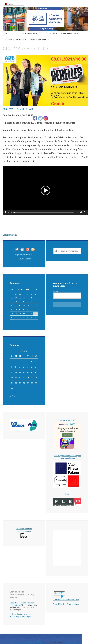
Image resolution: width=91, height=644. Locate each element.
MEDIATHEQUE (68, 33)
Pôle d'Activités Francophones (66, 604)
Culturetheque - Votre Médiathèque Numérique (20, 615)
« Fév (12, 396)
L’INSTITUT (9, 33)
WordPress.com (71, 642)
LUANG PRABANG (38, 39)
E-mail (57, 291)
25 (16, 313)
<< (12, 289)
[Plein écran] (85, 212)
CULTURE (50, 33)
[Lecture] (6, 212)
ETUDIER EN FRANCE (13, 39)
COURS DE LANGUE (30, 33)
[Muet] (81, 212)
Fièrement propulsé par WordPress (28, 642)
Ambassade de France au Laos (66, 599)
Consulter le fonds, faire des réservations (22, 603)
